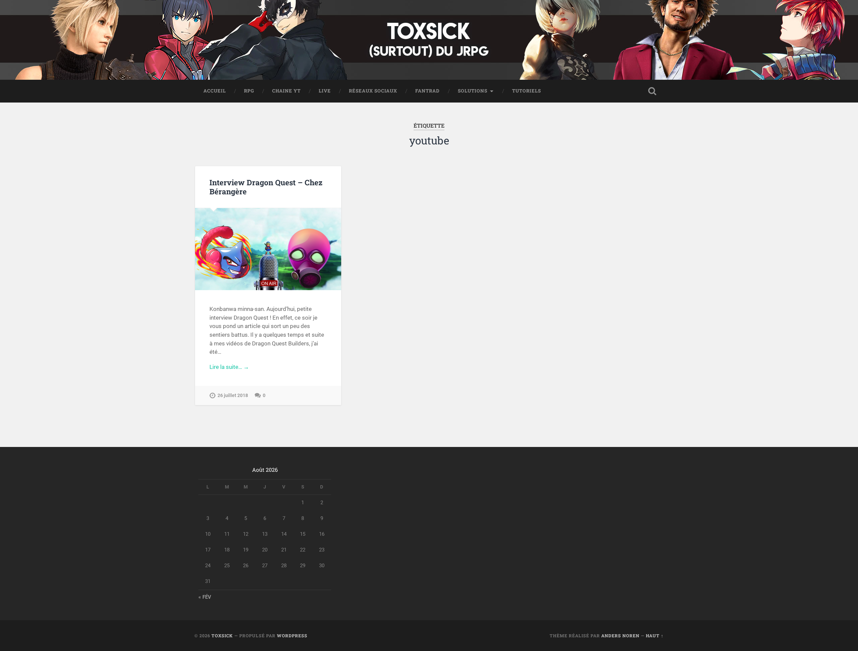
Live (325, 91)
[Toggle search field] (652, 91)
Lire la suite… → (229, 367)
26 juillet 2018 (233, 395)
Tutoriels (526, 91)
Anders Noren (620, 635)
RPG (249, 91)
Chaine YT (286, 91)
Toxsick (222, 635)
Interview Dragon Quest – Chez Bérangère (265, 186)
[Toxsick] (429, 39)
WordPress (292, 635)
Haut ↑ (655, 635)
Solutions (472, 91)
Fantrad (427, 91)
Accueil (214, 91)
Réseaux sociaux (373, 91)
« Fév (204, 597)
